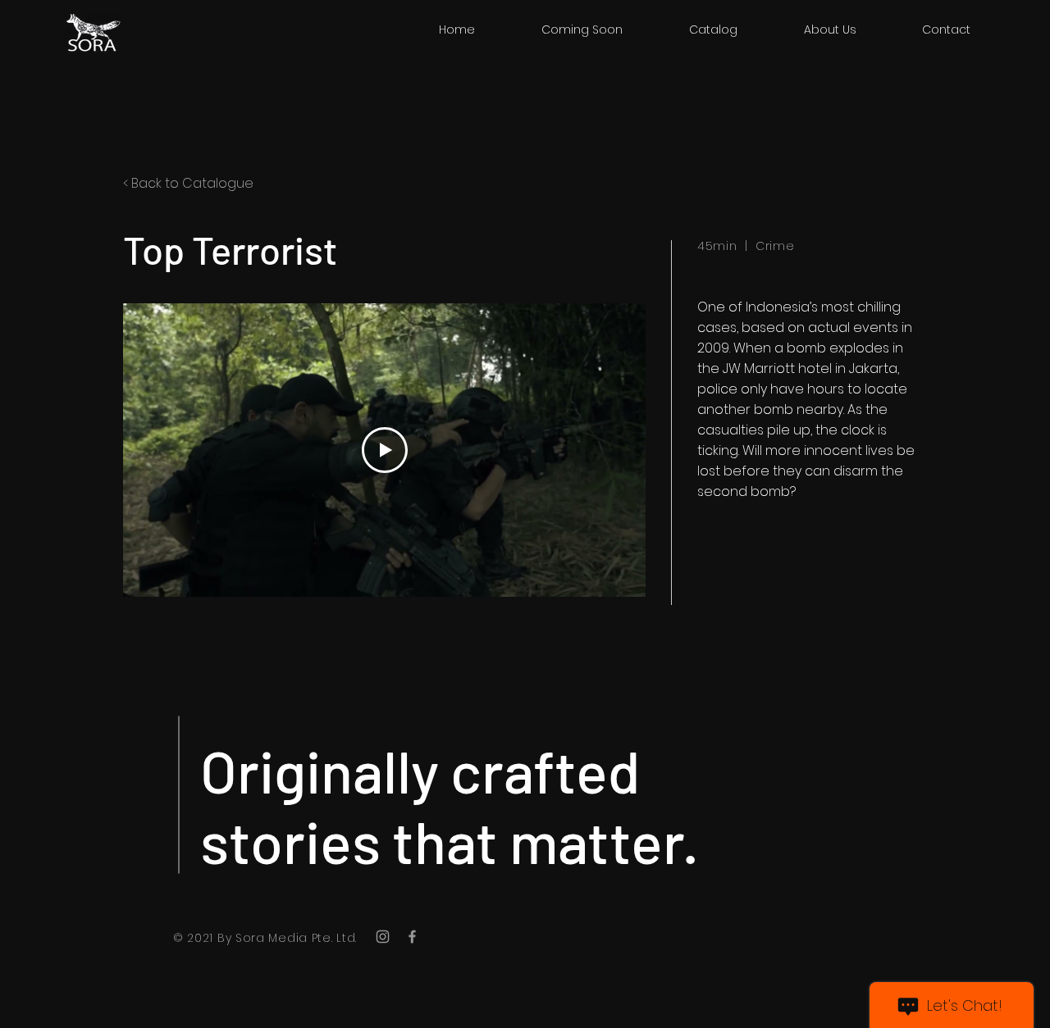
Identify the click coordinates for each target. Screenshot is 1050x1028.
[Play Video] (385, 450)
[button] (712, 29)
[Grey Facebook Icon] (412, 936)
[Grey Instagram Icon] (382, 936)
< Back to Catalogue (188, 183)
